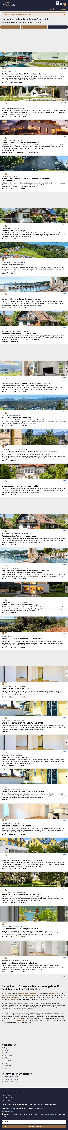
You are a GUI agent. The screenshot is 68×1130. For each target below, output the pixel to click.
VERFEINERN (58, 27)
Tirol (5, 1063)
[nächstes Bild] (66, 59)
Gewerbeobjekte (12, 995)
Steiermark (7, 1060)
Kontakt (8, 1100)
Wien (5, 1068)
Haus (58, 994)
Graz (7, 999)
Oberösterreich (9, 1055)
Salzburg (6, 1058)
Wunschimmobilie (23, 1020)
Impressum (8, 1098)
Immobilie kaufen (22, 1003)
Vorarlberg (7, 1066)
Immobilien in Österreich (27, 994)
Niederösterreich (9, 1053)
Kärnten (6, 1050)
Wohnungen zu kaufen (11, 1079)
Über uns (8, 1095)
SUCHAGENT (11, 27)
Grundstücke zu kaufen (11, 1082)
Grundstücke (26, 995)
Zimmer (4, 995)
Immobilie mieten (22, 1013)
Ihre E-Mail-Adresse (6, 1118)
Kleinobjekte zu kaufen (11, 1077)
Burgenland (7, 1048)
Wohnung (50, 994)
